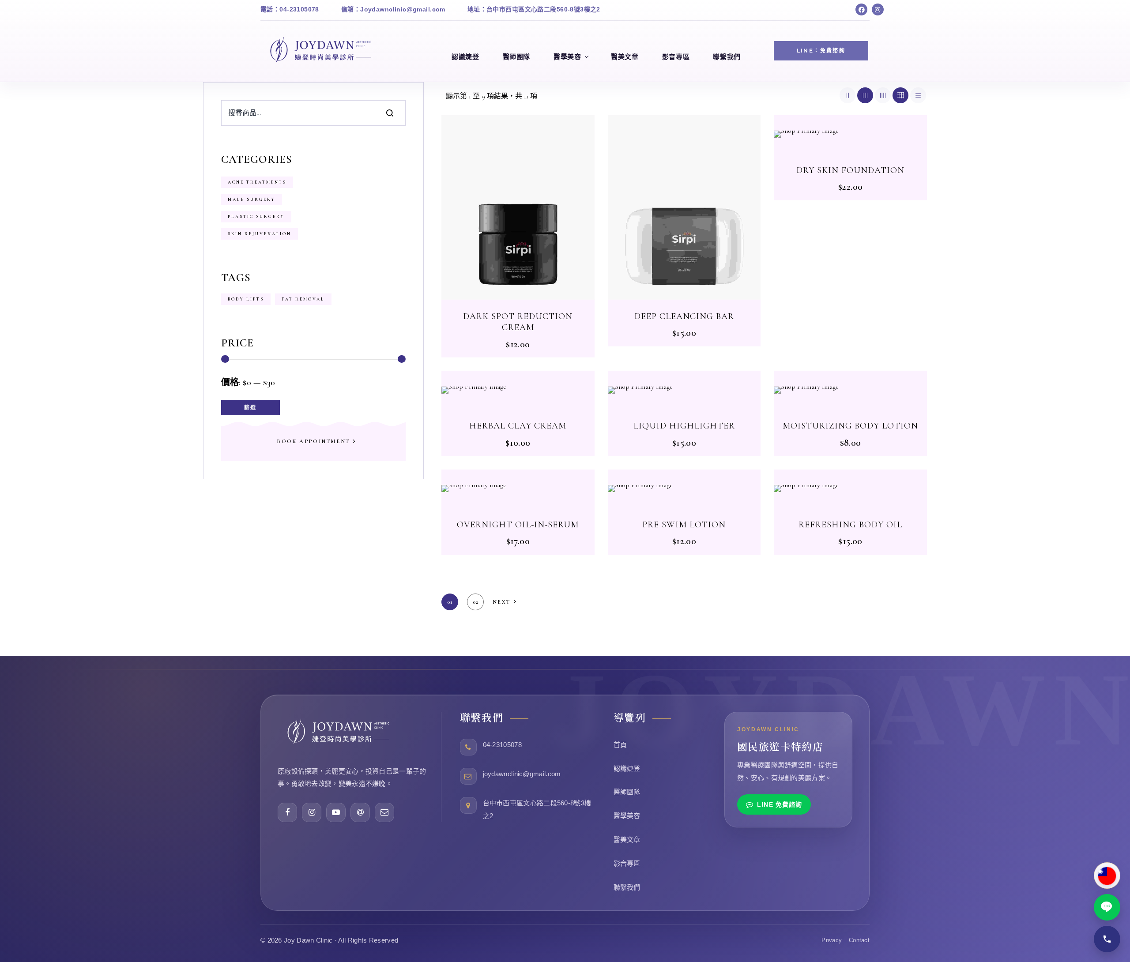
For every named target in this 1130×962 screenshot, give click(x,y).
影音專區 (627, 863)
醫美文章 (627, 839)
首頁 (620, 744)
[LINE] (1107, 907)
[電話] (1107, 939)
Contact (859, 940)
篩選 (250, 407)
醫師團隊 (627, 792)
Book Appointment (313, 441)
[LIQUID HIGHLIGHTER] (684, 390)
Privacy (831, 940)
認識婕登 (627, 768)
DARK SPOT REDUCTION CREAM (518, 322)
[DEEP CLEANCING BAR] (684, 207)
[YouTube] (336, 812)
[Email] (384, 812)
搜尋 (389, 112)
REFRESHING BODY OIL (850, 524)
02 (475, 601)
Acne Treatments (257, 182)
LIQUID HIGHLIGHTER (684, 426)
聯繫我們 (627, 887)
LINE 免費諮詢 (779, 804)
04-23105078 (502, 744)
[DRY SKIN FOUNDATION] (850, 134)
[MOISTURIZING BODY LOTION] (850, 390)
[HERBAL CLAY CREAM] (518, 390)
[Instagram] (878, 9)
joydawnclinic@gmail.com (522, 774)
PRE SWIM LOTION (684, 524)
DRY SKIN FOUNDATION (850, 170)
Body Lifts (246, 299)
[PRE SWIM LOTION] (684, 488)
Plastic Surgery (256, 216)
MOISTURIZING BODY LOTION (850, 426)
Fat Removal (303, 299)
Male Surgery (251, 199)
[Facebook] (861, 9)
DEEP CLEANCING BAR (684, 316)
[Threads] (360, 812)
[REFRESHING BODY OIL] (850, 488)
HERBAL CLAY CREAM (517, 426)
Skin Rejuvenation (259, 234)
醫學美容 (627, 815)
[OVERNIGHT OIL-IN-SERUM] (518, 488)
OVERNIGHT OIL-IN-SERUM (518, 524)
